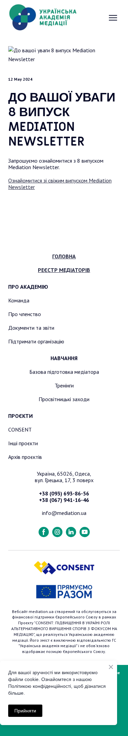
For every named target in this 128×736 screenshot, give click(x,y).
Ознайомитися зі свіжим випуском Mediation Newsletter (60, 183)
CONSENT (20, 429)
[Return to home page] (43, 17)
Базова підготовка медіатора (64, 371)
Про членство (24, 314)
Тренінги (64, 385)
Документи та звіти (31, 327)
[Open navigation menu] (113, 18)
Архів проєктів (25, 456)
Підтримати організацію (36, 341)
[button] (44, 532)
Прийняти (25, 710)
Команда (18, 300)
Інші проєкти (23, 443)
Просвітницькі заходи (64, 399)
